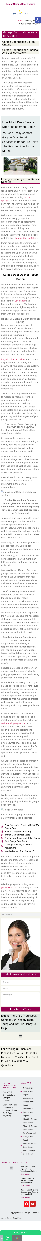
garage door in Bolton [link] (26, 238)
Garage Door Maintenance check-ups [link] (20, 34)
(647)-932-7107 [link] (9, 887)
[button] (20, 1036)
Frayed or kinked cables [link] (13, 359)
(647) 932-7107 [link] (20, 13)
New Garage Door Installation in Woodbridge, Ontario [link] (28, 1169)
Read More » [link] (25, 1174)
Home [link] (21, 20)
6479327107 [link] (20, 1232)
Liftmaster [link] (20, 300)
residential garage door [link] (13, 723)
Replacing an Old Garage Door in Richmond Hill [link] (27, 1180)
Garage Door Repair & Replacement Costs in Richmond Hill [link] (29, 1192)
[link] (38, 20)
